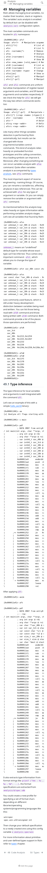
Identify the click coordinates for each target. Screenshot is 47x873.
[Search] (40, 2)
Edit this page (27, 866)
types (14, 843)
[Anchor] (34, 383)
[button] (5, 2)
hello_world (16, 405)
